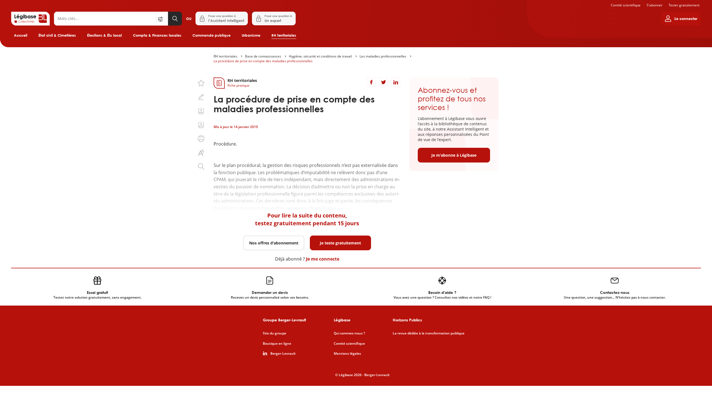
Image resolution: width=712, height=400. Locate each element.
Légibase (342, 320)
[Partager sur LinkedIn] (395, 82)
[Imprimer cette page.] (201, 138)
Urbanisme (251, 35)
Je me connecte (322, 259)
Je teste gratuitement (340, 243)
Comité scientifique (626, 5)
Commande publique (211, 35)
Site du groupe (274, 333)
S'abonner (654, 5)
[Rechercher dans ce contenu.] (201, 166)
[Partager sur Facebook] (371, 82)
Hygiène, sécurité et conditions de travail (320, 56)
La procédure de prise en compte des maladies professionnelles (263, 61)
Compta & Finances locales (157, 35)
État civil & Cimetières (57, 35)
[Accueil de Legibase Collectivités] (30, 19)
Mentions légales (347, 353)
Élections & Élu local (104, 35)
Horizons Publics (407, 320)
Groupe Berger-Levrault (284, 320)
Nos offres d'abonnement (273, 243)
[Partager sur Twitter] (383, 82)
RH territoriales (283, 35)
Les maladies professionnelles (383, 56)
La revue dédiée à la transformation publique (428, 333)
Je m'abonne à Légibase (453, 155)
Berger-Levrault (283, 353)
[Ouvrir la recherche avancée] (162, 19)
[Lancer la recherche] (175, 19)
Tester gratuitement (684, 5)
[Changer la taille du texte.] (201, 152)
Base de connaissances (263, 56)
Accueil (20, 35)
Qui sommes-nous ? (349, 333)
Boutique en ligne (277, 343)
